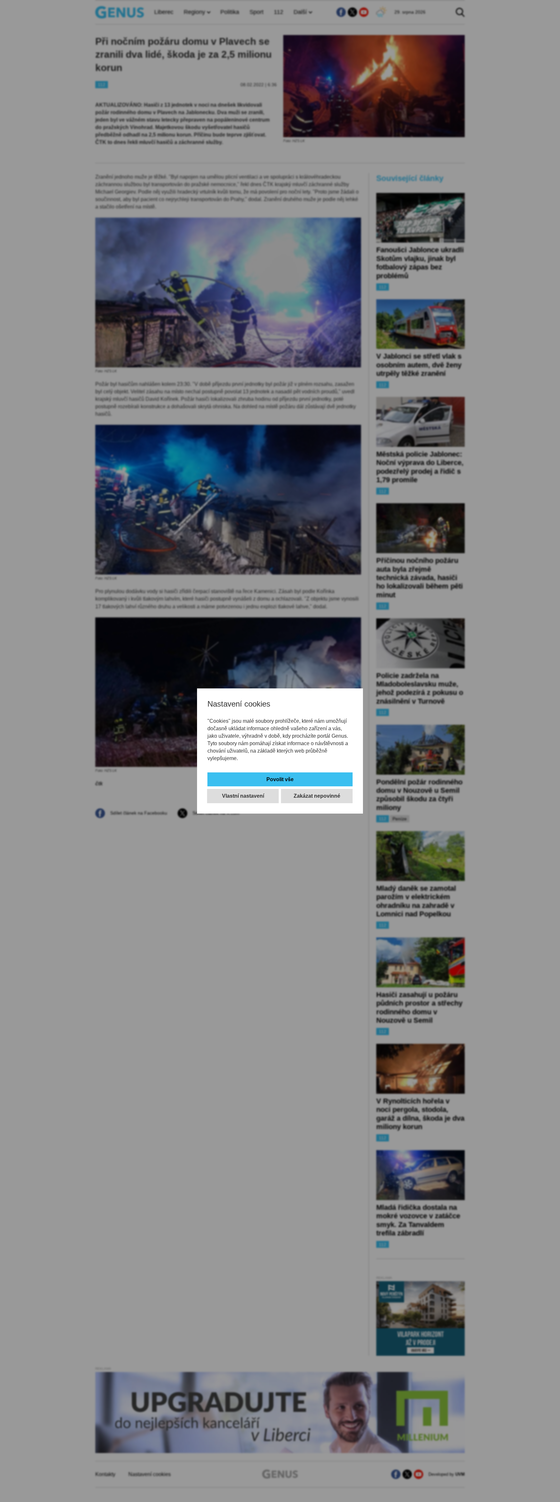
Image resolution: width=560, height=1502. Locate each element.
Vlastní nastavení (243, 796)
